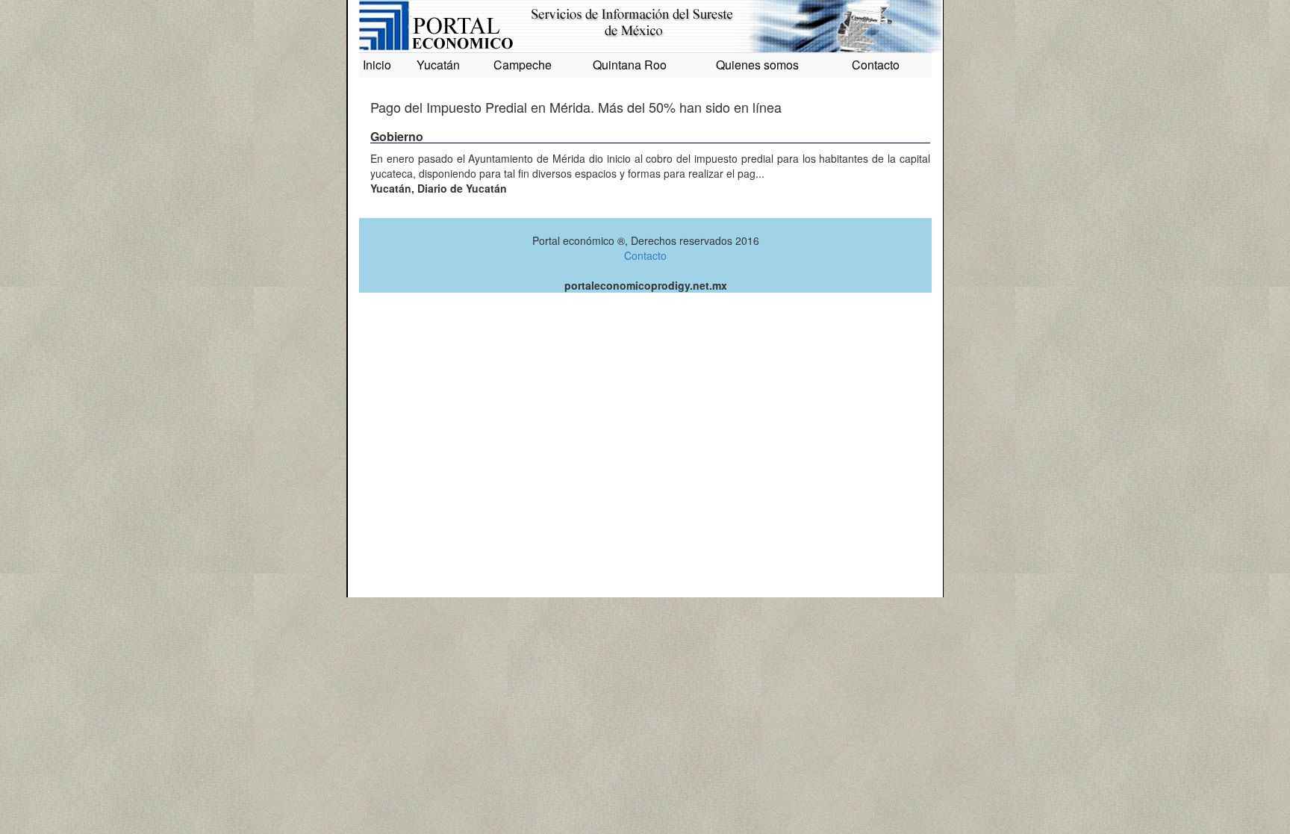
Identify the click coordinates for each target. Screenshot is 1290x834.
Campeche (522, 64)
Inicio (377, 64)
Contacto (876, 64)
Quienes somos (757, 64)
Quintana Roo (630, 64)
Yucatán (438, 64)
